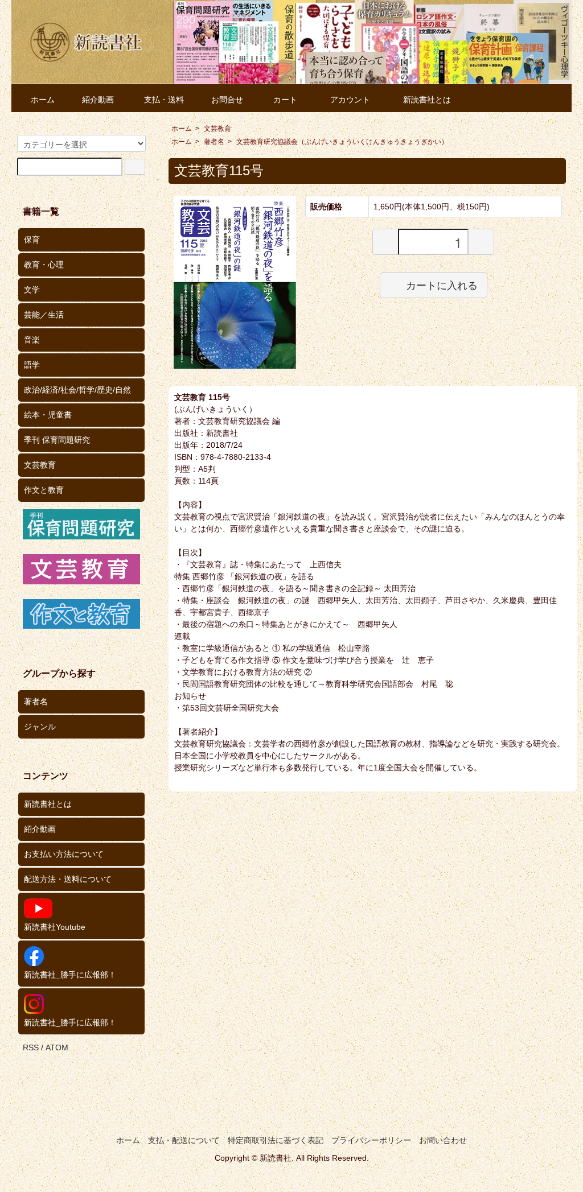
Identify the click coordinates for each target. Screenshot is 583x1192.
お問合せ (227, 99)
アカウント (350, 99)
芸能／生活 (44, 314)
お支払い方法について (64, 854)
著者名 (214, 142)
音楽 (32, 339)
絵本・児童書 (48, 414)
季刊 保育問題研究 (57, 439)
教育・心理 (44, 264)
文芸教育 (217, 129)
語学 (32, 364)
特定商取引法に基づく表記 (275, 1140)
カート (285, 99)
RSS (31, 1047)
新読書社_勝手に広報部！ (70, 974)
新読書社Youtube (54, 926)
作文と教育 (44, 489)
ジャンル (40, 726)
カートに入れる (442, 284)
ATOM (57, 1047)
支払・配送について (184, 1140)
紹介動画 (98, 99)
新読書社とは (427, 99)
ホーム (43, 99)
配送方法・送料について (68, 879)
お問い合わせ (443, 1140)
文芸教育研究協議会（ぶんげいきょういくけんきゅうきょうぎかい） (342, 142)
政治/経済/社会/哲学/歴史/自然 (77, 389)
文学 (32, 289)
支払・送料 (164, 99)
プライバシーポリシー (371, 1140)
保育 (32, 239)
